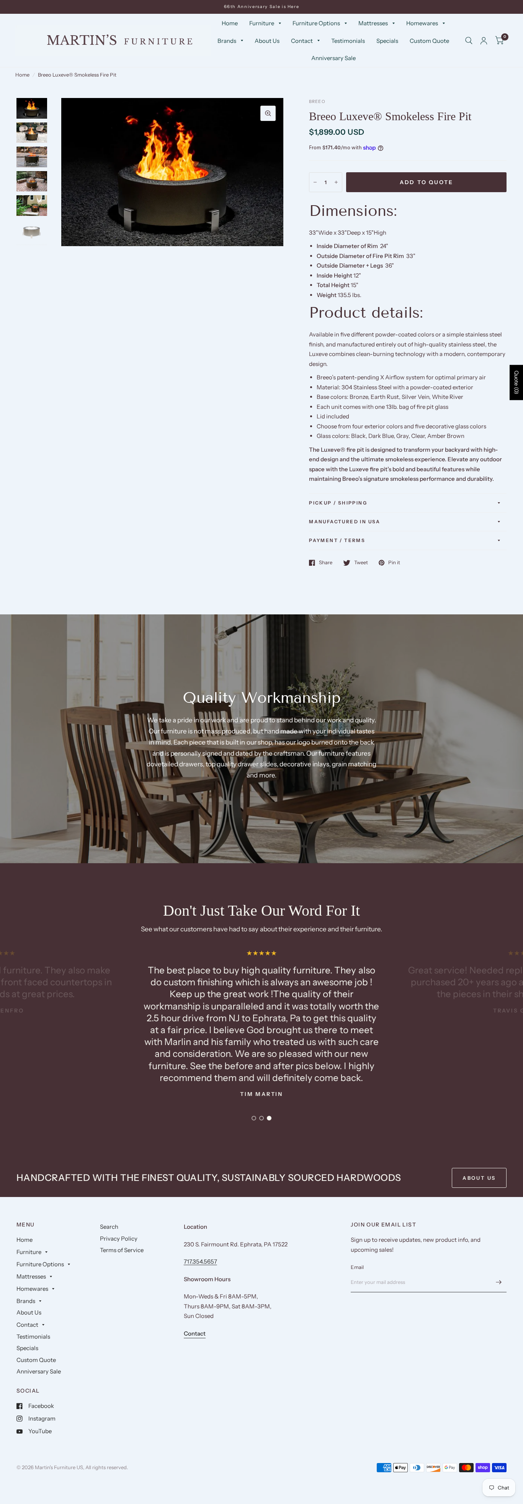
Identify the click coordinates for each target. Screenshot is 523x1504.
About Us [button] (479, 1178)
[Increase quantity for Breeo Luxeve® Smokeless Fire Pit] (336, 182)
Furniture (261, 23)
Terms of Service (122, 1250)
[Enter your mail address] (499, 1282)
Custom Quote (429, 40)
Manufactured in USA (345, 521)
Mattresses (373, 23)
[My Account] (483, 41)
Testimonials (348, 40)
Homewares (422, 23)
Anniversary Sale (333, 58)
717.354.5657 (200, 1261)
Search (109, 1226)
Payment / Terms (337, 540)
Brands (226, 40)
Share (325, 563)
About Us (267, 40)
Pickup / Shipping (338, 503)
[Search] (468, 41)
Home (230, 23)
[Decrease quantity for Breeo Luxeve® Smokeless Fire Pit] (315, 182)
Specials (387, 40)
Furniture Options (316, 23)
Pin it (394, 563)
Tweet (361, 563)
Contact (302, 40)
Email (357, 1267)
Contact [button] (195, 1333)
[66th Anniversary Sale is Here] (261, 6)
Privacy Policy (118, 1238)
